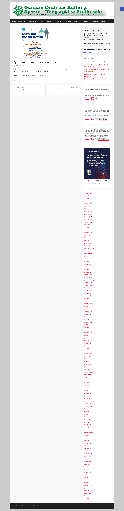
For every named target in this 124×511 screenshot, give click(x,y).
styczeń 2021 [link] (87, 361)
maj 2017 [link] (86, 469)
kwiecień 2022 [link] (88, 322)
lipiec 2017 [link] (87, 464)
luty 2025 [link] (86, 238)
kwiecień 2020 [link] (88, 385)
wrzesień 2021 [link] (88, 340)
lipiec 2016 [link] (87, 496)
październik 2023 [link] (89, 280)
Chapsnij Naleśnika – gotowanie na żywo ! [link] (96, 62)
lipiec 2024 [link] (87, 256)
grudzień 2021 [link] (88, 332)
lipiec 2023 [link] (87, 288)
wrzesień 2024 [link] (88, 251)
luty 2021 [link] (86, 359)
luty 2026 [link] (86, 209)
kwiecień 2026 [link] (88, 203)
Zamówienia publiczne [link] (72, 21)
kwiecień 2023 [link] (88, 293)
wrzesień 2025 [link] (88, 222)
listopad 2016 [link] (88, 485)
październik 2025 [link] (89, 219)
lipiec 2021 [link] (87, 346)
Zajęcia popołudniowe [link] (18, 21)
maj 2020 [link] (86, 382)
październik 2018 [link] (89, 432)
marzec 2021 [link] (87, 356)
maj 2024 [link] (86, 261)
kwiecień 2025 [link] (88, 232)
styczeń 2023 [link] (88, 301)
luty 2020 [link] (86, 390)
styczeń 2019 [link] (87, 424)
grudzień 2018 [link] (88, 427)
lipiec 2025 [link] (87, 224)
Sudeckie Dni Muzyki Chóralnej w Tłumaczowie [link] (98, 49)
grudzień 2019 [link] (88, 396)
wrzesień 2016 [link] (88, 490)
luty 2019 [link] (86, 422)
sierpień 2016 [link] (88, 493)
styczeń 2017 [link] (87, 480)
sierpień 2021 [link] (88, 343)
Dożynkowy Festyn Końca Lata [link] (94, 31)
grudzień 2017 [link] (88, 451)
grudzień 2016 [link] (88, 482)
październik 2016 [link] (89, 488)
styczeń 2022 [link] (88, 330)
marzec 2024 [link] (87, 267)
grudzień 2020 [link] (88, 364)
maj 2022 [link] (86, 319)
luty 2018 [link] (86, 446)
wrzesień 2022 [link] (88, 311)
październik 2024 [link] (89, 248)
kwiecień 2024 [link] (88, 264)
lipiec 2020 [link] (87, 377)
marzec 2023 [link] (87, 295)
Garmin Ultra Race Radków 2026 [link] (95, 35)
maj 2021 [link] (86, 351)
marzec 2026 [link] (87, 206)
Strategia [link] (95, 21)
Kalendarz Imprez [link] (46, 21)
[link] (122, 9)
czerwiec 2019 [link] (88, 411)
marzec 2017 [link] (87, 474)
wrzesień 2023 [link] (88, 282)
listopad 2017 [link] (88, 453)
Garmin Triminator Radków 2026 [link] (95, 39)
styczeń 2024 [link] (88, 272)
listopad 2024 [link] (88, 245)
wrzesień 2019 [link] (88, 403)
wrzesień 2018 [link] (88, 435)
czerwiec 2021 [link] (88, 348)
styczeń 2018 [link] (87, 448)
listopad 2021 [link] (88, 335)
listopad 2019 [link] (88, 398)
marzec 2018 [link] (87, 443)
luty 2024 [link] (86, 269)
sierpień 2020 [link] (88, 374)
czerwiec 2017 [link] (88, 467)
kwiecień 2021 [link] (88, 353)
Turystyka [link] (58, 21)
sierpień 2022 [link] (88, 314)
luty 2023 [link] (86, 298)
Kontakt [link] (103, 21)
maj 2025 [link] (86, 230)
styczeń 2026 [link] (88, 211)
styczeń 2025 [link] (88, 240)
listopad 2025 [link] (88, 216)
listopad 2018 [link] (88, 430)
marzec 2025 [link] (87, 235)
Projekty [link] (85, 21)
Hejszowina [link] (32, 21)
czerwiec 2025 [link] (88, 227)
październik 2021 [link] (89, 338)
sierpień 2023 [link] (88, 285)
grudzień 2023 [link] (88, 274)
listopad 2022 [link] (88, 306)
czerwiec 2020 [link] (88, 380)
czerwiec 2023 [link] (88, 290)
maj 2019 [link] (86, 414)
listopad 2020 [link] (88, 367)
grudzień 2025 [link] (88, 214)
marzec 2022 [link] (87, 324)
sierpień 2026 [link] (88, 193)
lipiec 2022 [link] (87, 317)
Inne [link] (17, 80)
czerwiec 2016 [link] (88, 498)
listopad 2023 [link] (88, 277)
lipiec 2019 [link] (87, 409)
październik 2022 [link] (89, 309)
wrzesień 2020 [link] (88, 372)
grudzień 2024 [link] (88, 243)
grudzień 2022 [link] (88, 303)
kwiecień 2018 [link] (88, 440)
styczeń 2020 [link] (88, 393)
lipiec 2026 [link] (87, 195)
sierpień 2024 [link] (88, 253)
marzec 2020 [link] (87, 388)
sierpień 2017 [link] (88, 461)
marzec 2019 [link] (87, 419)
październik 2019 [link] (89, 401)
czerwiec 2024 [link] (88, 259)
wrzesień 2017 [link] (88, 459)
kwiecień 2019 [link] (88, 417)
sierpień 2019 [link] (88, 406)
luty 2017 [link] (86, 477)
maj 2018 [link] (86, 438)
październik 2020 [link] (89, 369)
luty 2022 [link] (86, 327)
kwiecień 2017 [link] (88, 472)
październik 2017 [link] (89, 456)
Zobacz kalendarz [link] (87, 52)
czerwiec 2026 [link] (88, 198)
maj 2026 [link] (86, 201)
